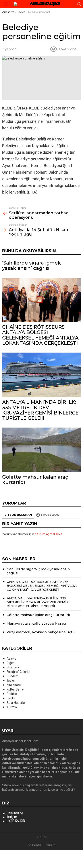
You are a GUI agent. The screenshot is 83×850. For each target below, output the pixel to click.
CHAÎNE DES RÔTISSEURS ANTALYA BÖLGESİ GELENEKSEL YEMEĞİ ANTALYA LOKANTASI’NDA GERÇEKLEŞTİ (40, 335)
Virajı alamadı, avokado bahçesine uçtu (41, 632)
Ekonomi (13, 667)
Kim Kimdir (14, 685)
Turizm (12, 707)
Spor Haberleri (17, 702)
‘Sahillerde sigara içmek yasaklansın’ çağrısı (31, 265)
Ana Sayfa (34, 844)
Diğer (10, 663)
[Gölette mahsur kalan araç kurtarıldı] (41, 450)
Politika (12, 694)
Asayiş (11, 658)
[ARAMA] (79, 4)
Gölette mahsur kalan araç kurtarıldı (35, 479)
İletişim (12, 817)
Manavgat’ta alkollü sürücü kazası (36, 623)
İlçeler (11, 680)
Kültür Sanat (15, 689)
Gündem (13, 676)
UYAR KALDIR (16, 821)
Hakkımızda (15, 813)
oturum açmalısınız (48, 534)
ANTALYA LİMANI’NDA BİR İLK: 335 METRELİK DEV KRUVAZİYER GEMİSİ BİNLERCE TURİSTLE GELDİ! (40, 410)
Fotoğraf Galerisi (18, 671)
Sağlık (11, 698)
